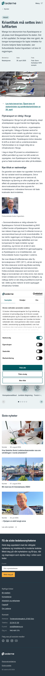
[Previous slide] (3, 402)
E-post (4, 563)
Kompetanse (6, 597)
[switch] (39, 344)
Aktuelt (5, 17)
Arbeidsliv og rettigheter (11, 601)
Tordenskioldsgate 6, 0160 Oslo (22, 619)
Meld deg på (8, 575)
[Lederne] (9, 3)
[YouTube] (16, 640)
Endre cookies (6, 665)
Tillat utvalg (22, 374)
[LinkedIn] (7, 640)
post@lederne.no (16, 627)
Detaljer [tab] (23, 300)
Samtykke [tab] (8, 300)
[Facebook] (3, 640)
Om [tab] (36, 300)
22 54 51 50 (14, 623)
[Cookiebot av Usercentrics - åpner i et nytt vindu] (32, 294)
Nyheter (6, 9)
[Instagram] (12, 640)
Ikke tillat (22, 380)
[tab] (18, 401)
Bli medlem (6, 593)
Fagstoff (5, 605)
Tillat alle (22, 368)
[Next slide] (41, 402)
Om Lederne (6, 608)
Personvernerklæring (9, 661)
